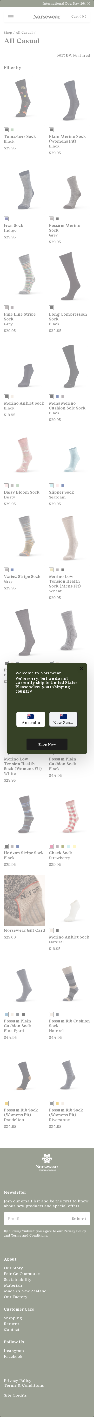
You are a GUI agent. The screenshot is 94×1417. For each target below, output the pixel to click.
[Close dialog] (81, 668)
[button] (30, 719)
